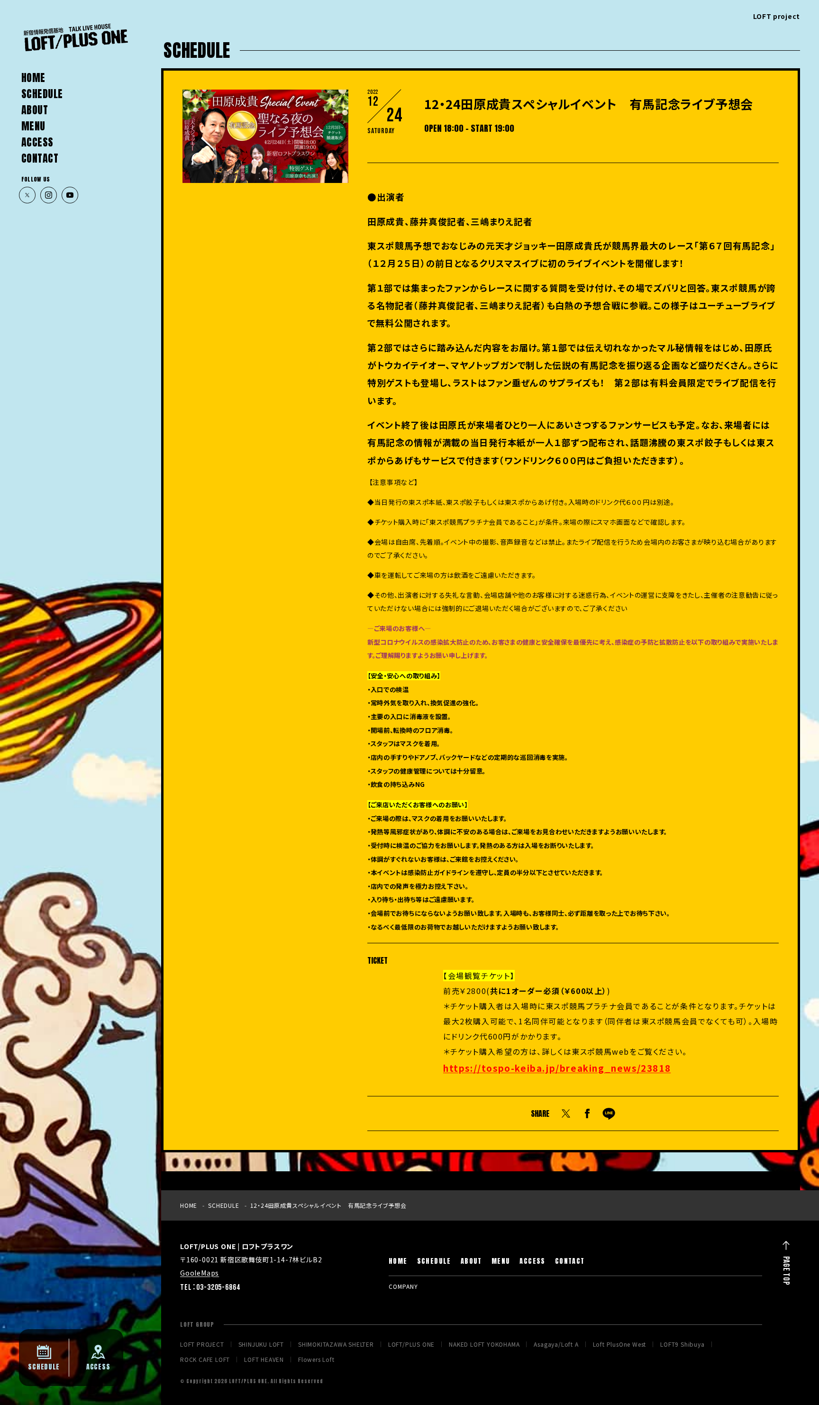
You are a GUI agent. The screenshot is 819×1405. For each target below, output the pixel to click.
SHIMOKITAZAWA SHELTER (336, 1344)
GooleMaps (199, 1272)
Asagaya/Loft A (556, 1344)
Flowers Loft (316, 1359)
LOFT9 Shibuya (682, 1344)
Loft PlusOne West (619, 1344)
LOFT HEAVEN (264, 1359)
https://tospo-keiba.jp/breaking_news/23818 (557, 1067)
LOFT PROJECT (202, 1344)
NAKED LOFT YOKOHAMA (484, 1344)
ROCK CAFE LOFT (205, 1359)
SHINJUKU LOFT (261, 1344)
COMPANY (403, 1286)
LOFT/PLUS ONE (411, 1344)
